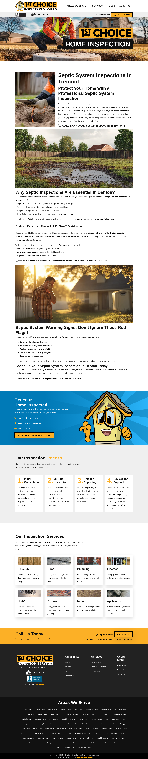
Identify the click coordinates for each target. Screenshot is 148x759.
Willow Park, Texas (84, 748)
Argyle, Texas (53, 710)
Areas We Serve (76, 6)
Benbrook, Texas (120, 710)
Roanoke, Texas (43, 738)
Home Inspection (96, 662)
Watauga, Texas (64, 743)
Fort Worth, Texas (25, 724)
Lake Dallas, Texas (75, 729)
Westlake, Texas (95, 743)
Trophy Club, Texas (48, 743)
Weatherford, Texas (80, 743)
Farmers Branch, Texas (99, 719)
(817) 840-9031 (103, 14)
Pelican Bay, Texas (95, 733)
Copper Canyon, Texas (119, 714)
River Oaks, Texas (29, 738)
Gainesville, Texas (40, 724)
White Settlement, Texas (66, 748)
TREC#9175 (38, 672)
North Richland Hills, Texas (61, 733)
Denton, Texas (54, 719)
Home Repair (69, 676)
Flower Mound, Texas (118, 719)
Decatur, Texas (40, 719)
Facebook (40, 684)
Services (97, 6)
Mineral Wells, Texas (40, 733)
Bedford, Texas (106, 710)
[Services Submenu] (105, 6)
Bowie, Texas (42, 714)
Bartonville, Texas (91, 710)
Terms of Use (121, 670)
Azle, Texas (78, 710)
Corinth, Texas (27, 719)
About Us (124, 6)
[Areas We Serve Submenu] (88, 6)
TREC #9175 (121, 674)
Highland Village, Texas (121, 724)
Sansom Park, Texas (87, 738)
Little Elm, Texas (24, 733)
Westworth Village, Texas (113, 743)
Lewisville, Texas (121, 729)
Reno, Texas (125, 733)
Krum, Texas (61, 729)
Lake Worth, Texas (91, 729)
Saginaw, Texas (58, 738)
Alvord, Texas (40, 710)
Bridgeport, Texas (57, 714)
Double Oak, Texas (69, 719)
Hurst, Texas (25, 729)
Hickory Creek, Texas (102, 724)
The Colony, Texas (32, 743)
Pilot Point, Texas (112, 733)
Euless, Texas (83, 719)
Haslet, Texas (87, 724)
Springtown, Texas (118, 738)
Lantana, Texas (107, 729)
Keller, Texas (49, 729)
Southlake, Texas (103, 738)
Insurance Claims (96, 671)
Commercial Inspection (98, 667)
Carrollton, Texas (73, 714)
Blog (112, 6)
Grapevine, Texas (56, 724)
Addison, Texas (27, 710)
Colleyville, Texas (88, 714)
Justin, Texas (37, 729)
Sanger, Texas (71, 738)
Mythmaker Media (84, 757)
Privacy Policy (121, 665)
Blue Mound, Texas (28, 714)
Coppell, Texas (102, 714)
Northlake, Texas (80, 733)
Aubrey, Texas (66, 710)
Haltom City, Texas (72, 724)
